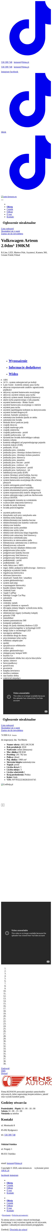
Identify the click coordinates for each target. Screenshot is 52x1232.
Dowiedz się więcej (18, 1229)
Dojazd (4, 1073)
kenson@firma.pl (21, 62)
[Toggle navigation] (2, 199)
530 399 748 (6, 62)
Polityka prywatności (20, 1215)
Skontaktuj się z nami (10, 231)
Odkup (10, 212)
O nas (9, 214)
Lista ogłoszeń (7, 228)
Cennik (10, 209)
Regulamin (6, 1215)
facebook (14, 71)
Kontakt (10, 217)
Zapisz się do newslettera (12, 233)
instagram (5, 71)
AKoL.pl (5, 1170)
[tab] (29, 361)
